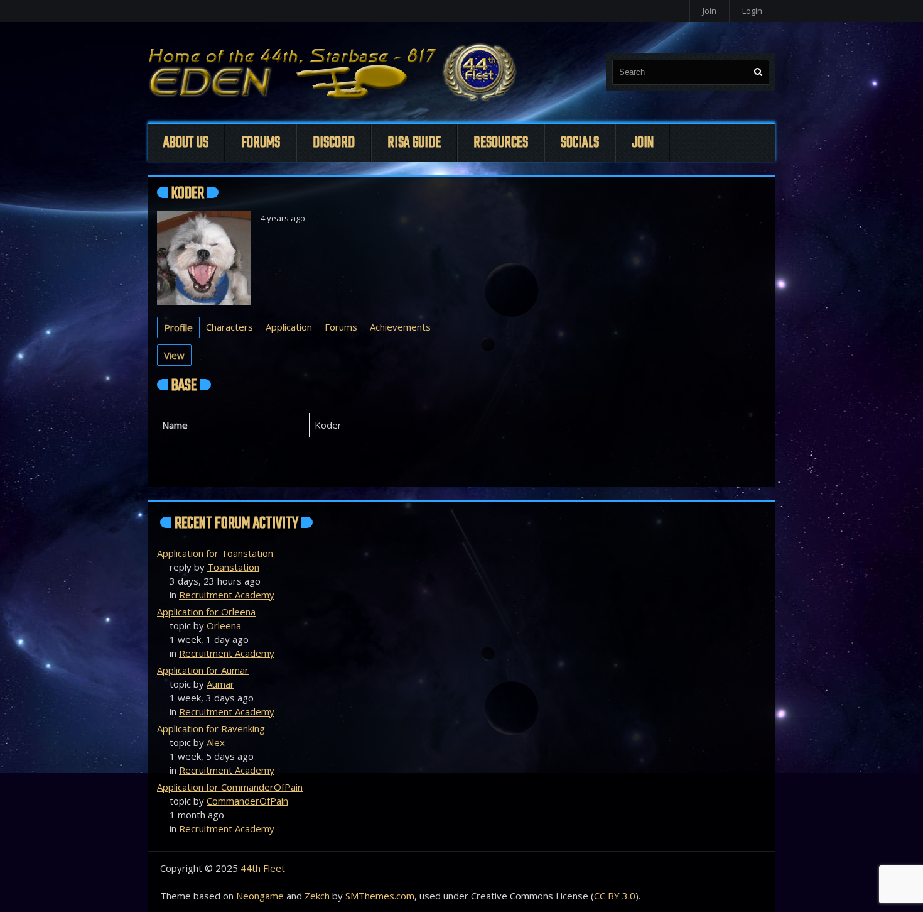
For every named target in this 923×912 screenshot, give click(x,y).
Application (289, 327)
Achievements (400, 327)
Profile (178, 327)
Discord (334, 143)
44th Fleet (262, 868)
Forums (260, 143)
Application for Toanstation (215, 553)
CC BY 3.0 (614, 895)
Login (752, 10)
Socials (580, 143)
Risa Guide (414, 143)
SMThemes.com (379, 895)
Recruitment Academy (226, 594)
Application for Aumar (203, 670)
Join (709, 10)
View (174, 355)
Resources (500, 143)
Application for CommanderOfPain (230, 787)
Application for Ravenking (211, 728)
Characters (229, 327)
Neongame (260, 895)
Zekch (317, 895)
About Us (185, 143)
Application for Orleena (206, 611)
